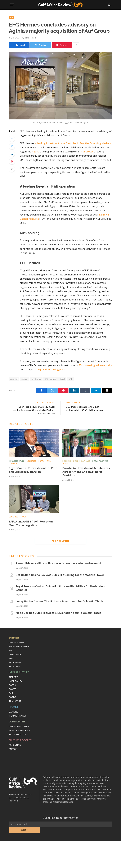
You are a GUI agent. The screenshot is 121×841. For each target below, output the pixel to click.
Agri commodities (19, 726)
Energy (13, 749)
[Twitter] (12, 146)
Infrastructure (16, 461)
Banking (13, 711)
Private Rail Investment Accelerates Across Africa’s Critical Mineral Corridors (86, 472)
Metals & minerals (19, 730)
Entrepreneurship (19, 646)
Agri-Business (16, 642)
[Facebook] (12, 139)
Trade (23, 517)
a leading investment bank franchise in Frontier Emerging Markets (73, 143)
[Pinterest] (12, 161)
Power (12, 689)
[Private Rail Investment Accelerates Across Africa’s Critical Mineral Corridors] (87, 443)
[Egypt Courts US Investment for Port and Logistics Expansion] (34, 443)
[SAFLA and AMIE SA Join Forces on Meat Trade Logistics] (34, 499)
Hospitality (15, 681)
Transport (15, 701)
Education (15, 745)
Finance (13, 707)
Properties (15, 662)
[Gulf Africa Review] (60, 4)
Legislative (15, 654)
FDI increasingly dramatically (95, 365)
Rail (49, 461)
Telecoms (14, 666)
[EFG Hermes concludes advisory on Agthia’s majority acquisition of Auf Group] (60, 85)
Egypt (62, 379)
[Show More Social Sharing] (76, 45)
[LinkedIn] (12, 154)
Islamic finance (17, 715)
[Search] (109, 4)
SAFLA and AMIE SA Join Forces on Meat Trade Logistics (31, 523)
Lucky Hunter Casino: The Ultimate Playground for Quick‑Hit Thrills (60, 601)
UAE (70, 379)
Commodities (17, 721)
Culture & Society (20, 740)
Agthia (35, 151)
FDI (11, 17)
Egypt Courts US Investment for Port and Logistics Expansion (33, 470)
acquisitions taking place (51, 369)
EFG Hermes (50, 379)
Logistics (31, 461)
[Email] (12, 169)
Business (66, 461)
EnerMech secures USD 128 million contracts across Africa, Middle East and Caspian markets (34, 410)
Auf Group (87, 151)
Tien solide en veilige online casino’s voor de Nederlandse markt (58, 563)
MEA (11, 658)
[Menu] (12, 4)
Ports (41, 461)
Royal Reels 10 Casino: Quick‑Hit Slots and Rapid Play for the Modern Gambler (61, 588)
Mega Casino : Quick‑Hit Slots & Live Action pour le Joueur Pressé (58, 612)
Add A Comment (60, 541)
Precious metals (18, 734)
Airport (13, 677)
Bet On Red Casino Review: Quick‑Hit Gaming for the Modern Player (60, 575)
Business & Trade (81, 461)
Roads (14, 463)
